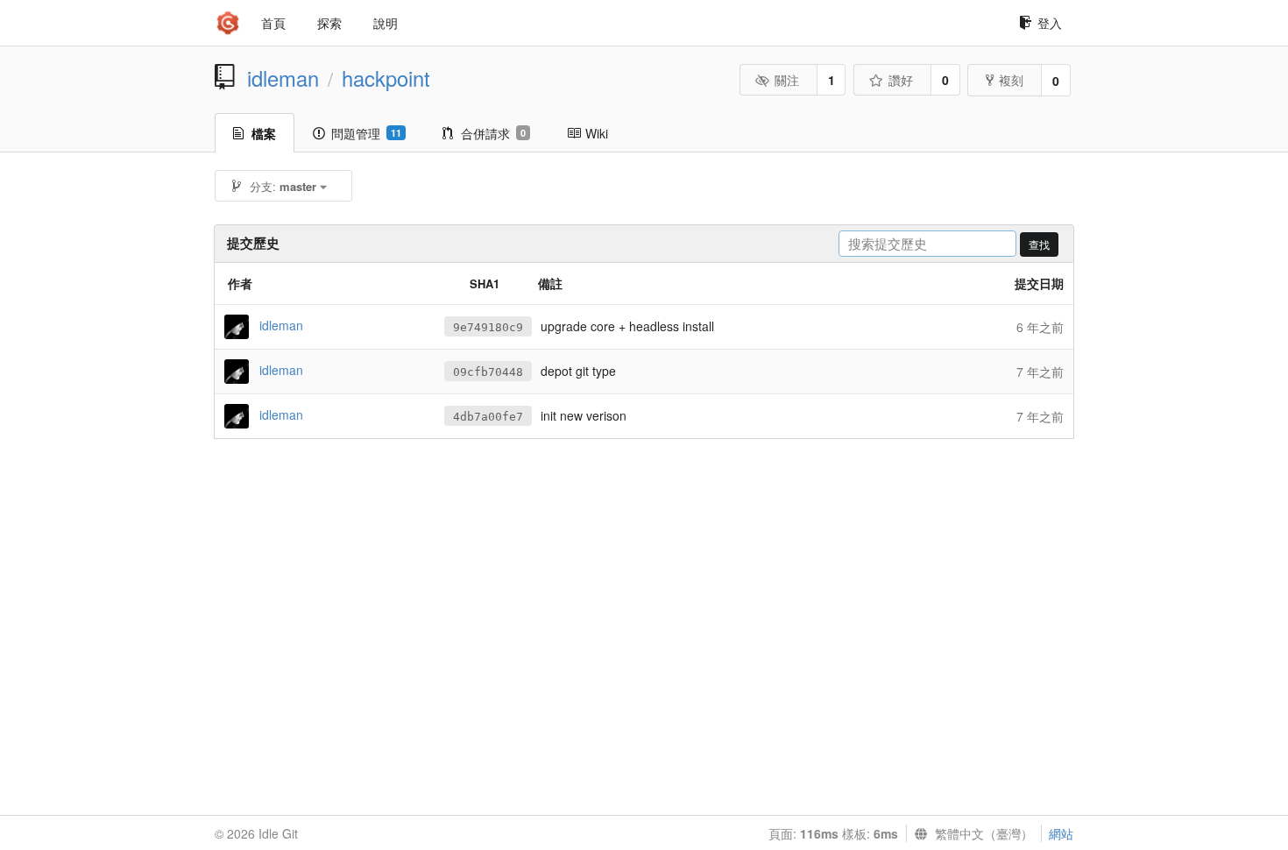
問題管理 (366, 133)
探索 (329, 23)
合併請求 (493, 133)
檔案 (263, 133)
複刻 (1011, 80)
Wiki (596, 133)
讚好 (900, 80)
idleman (283, 78)
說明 (385, 23)
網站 (1061, 833)
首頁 (273, 23)
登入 (1049, 23)
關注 (787, 80)
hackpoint (386, 78)
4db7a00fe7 (488, 416)
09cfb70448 (488, 372)
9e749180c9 (488, 327)
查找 (1039, 244)
